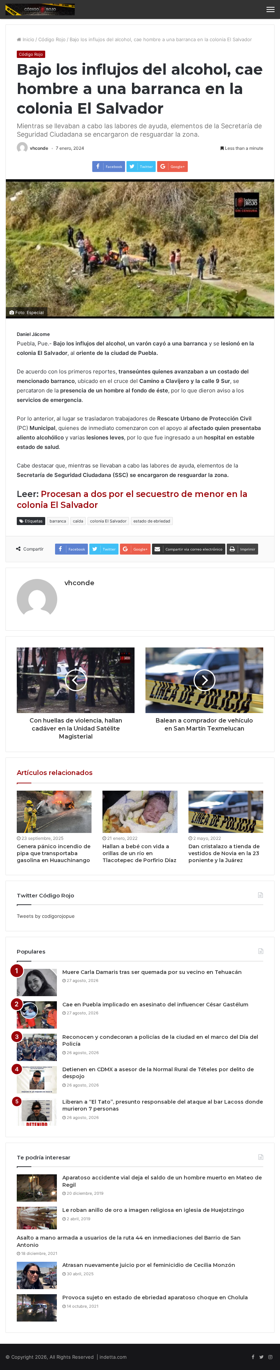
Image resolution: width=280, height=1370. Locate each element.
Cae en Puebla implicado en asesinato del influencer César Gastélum (155, 1004)
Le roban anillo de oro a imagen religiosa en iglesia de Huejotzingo (153, 1210)
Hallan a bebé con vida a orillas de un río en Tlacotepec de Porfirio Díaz (139, 853)
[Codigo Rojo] (40, 9)
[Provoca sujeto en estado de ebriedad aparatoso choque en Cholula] (37, 1308)
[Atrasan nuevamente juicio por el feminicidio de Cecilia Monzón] (37, 1275)
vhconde (39, 148)
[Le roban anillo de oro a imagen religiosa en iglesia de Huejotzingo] (37, 1218)
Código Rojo (52, 39)
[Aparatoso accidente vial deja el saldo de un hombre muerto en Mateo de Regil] (37, 1188)
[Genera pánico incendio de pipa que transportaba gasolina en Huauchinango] (54, 812)
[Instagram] (270, 1357)
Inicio (27, 39)
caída (78, 521)
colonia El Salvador (108, 521)
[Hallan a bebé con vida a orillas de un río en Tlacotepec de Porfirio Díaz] (139, 812)
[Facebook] (252, 1357)
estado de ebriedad (151, 521)
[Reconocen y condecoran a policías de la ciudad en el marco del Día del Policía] (37, 1047)
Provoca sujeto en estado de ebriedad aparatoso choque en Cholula (155, 1297)
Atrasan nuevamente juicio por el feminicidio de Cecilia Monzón (148, 1265)
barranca (58, 521)
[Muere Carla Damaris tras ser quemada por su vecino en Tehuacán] (37, 982)
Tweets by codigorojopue (46, 916)
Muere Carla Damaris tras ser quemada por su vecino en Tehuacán (152, 972)
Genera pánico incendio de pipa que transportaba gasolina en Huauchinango (53, 853)
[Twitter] (261, 1357)
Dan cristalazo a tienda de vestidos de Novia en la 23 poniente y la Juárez (224, 853)
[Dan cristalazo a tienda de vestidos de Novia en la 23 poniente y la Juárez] (225, 812)
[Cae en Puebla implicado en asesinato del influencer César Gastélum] (37, 1015)
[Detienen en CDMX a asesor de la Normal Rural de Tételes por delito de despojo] (37, 1079)
